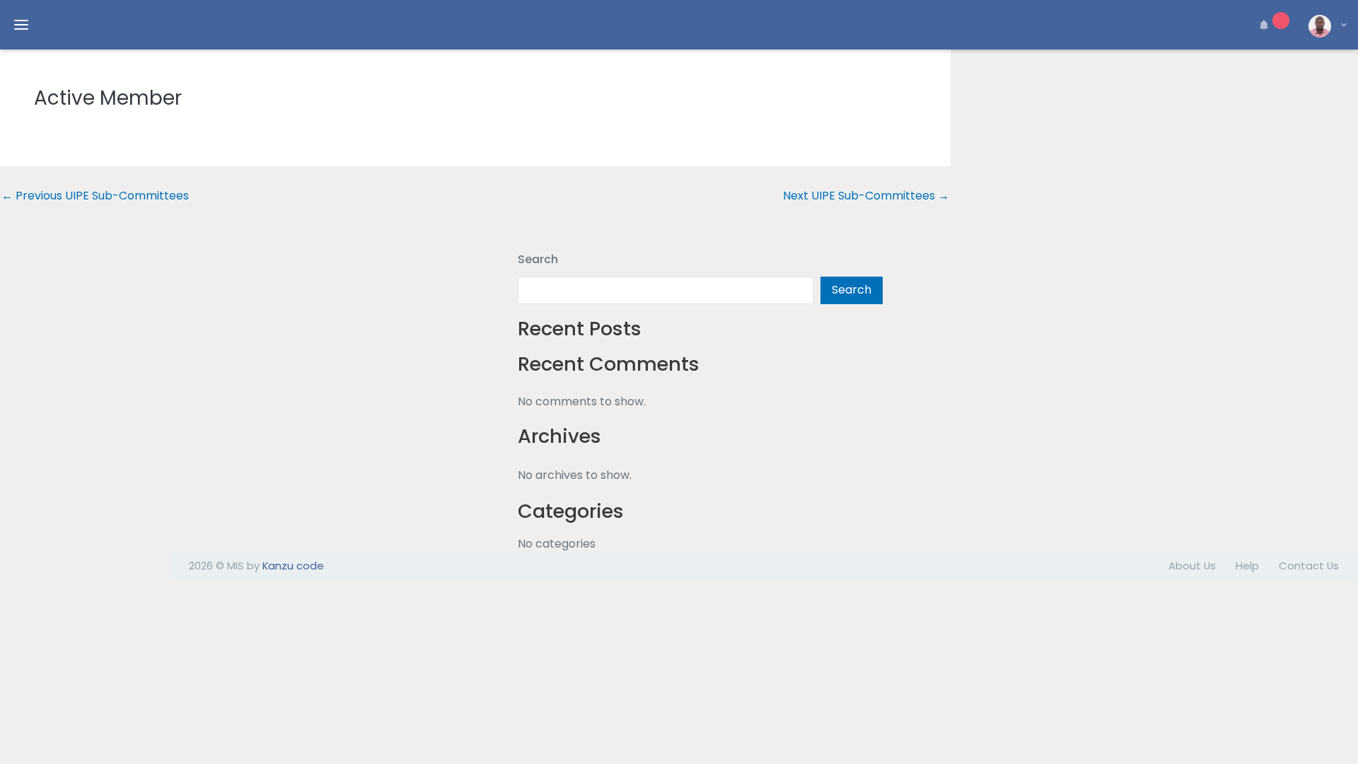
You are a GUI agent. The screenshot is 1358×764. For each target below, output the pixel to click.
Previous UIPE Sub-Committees (95, 196)
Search (538, 259)
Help (1247, 565)
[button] (1271, 25)
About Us (1192, 565)
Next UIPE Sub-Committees (866, 196)
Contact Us (1309, 565)
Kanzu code (293, 565)
